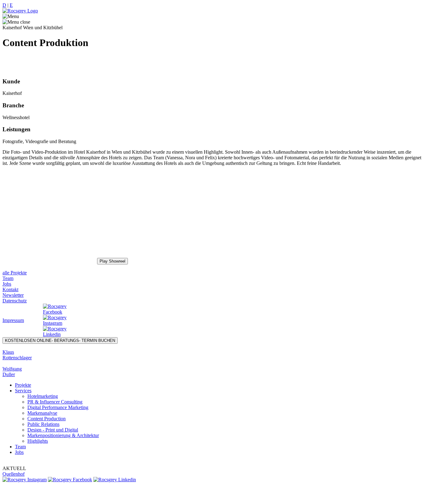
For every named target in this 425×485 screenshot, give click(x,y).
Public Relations (43, 424)
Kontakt (10, 289)
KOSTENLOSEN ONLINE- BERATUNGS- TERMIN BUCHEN (60, 340)
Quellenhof (13, 474)
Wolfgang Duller (12, 371)
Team (7, 278)
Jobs (6, 284)
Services (23, 390)
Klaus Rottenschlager (17, 354)
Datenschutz (14, 300)
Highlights (37, 441)
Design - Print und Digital (52, 429)
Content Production (46, 418)
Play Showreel (112, 261)
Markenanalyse (42, 413)
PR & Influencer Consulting (54, 401)
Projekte (23, 385)
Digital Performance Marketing (57, 407)
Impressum (13, 320)
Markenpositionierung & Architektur (63, 435)
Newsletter (13, 295)
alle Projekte (14, 272)
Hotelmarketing (42, 396)
